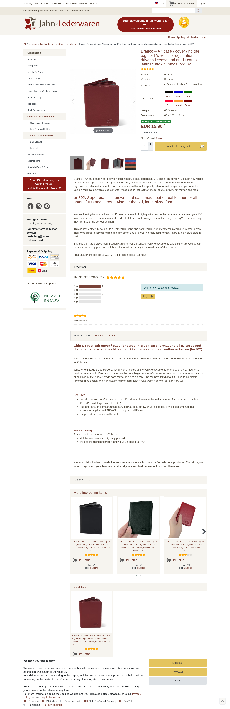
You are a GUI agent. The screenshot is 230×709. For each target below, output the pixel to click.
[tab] (81, 336)
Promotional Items (80, 10)
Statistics (51, 701)
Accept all (177, 662)
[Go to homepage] (24, 44)
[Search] (198, 10)
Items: (184, 3)
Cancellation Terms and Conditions (69, 3)
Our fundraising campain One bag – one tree (45, 10)
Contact (45, 3)
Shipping (160, 138)
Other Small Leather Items (41, 44)
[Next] (133, 101)
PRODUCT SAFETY (107, 335)
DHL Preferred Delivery (102, 701)
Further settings (52, 704)
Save (177, 680)
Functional (34, 704)
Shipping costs (30, 3)
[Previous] (72, 101)
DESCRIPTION (82, 335)
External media (73, 701)
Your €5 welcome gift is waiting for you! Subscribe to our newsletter (45, 184)
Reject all (177, 671)
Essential (33, 701)
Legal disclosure (50, 697)
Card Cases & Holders (66, 44)
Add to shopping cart (178, 146)
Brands (93, 3)
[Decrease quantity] (150, 148)
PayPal (127, 701)
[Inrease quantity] (150, 144)
